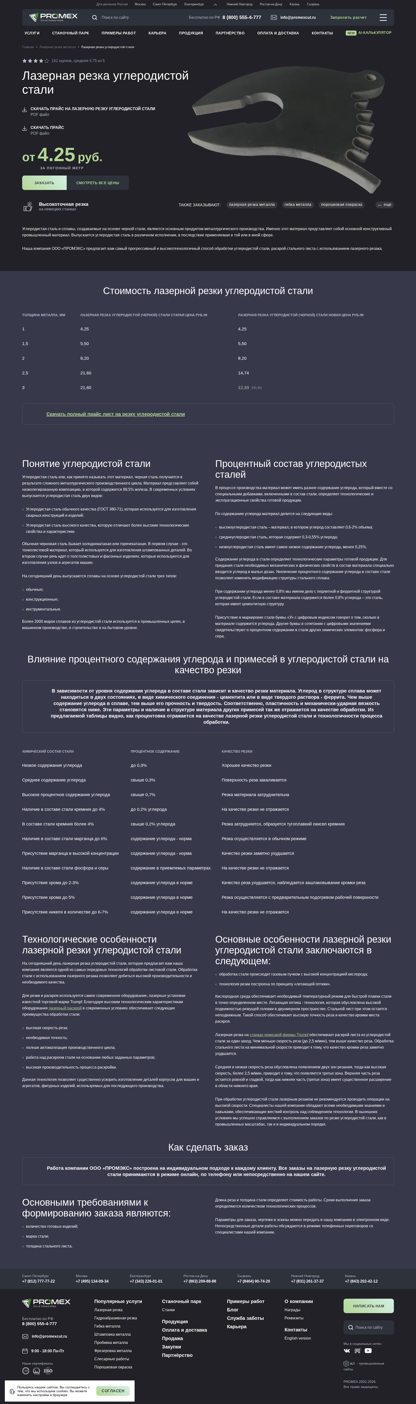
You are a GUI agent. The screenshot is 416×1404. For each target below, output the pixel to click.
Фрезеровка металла (113, 1351)
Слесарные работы (111, 1359)
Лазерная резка (108, 1310)
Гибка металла (107, 1326)
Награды (292, 1310)
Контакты (322, 33)
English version (298, 1338)
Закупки (171, 1346)
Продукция (191, 33)
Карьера (157, 33)
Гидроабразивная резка (115, 1318)
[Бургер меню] (383, 17)
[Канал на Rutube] (357, 1351)
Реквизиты (294, 1318)
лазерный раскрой (65, 1008)
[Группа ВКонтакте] (347, 1351)
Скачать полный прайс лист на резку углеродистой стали (115, 414)
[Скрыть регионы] (215, 4)
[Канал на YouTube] (368, 1351)
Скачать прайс (47, 128)
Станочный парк (70, 33)
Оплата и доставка (278, 33)
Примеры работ (119, 33)
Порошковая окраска (113, 1367)
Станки (168, 1310)
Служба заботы (245, 1318)
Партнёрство (230, 33)
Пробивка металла (111, 1343)
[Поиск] (95, 17)
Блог (232, 1309)
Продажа (172, 1338)
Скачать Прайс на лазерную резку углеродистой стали (93, 109)
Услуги (32, 33)
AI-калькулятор (370, 33)
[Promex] (53, 17)
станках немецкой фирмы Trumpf (279, 1035)
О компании (299, 1301)
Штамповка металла (112, 1334)
